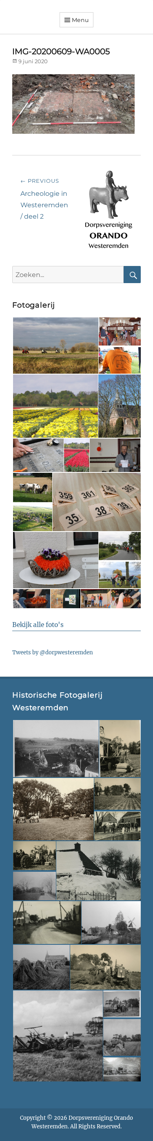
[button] (55, 346)
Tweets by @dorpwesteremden (52, 652)
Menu (80, 20)
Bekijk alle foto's (38, 625)
